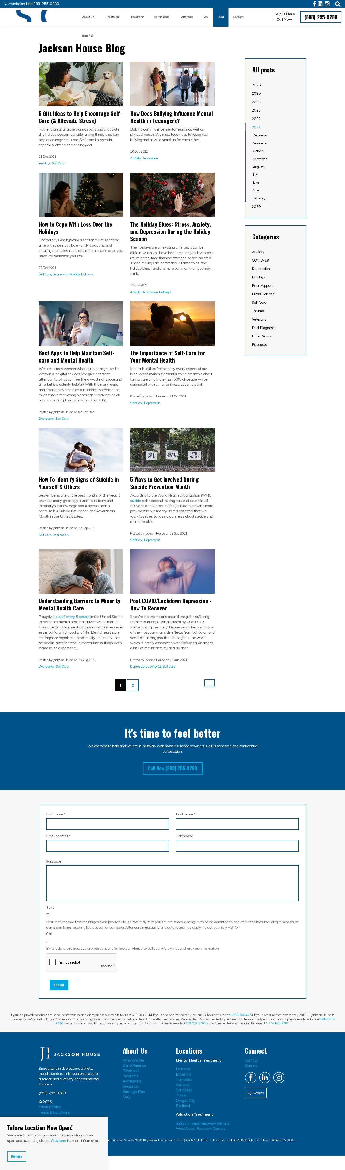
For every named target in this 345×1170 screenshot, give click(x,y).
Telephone (184, 836)
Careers (251, 1065)
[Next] (209, 682)
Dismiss (16, 1156)
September (260, 159)
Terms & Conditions (54, 1112)
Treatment (112, 17)
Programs (138, 17)
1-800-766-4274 (241, 1015)
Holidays (45, 163)
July (255, 174)
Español (87, 35)
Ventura (182, 1084)
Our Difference (134, 1065)
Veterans (259, 319)
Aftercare (187, 17)
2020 (256, 206)
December (260, 135)
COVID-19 (154, 666)
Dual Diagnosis (263, 327)
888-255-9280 (46, 3)
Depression (150, 158)
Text (50, 907)
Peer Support (262, 285)
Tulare (181, 1095)
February (259, 198)
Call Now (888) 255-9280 (172, 768)
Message (53, 861)
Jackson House (27, 16)
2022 (256, 118)
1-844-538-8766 (277, 1023)
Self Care (58, 163)
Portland (183, 1105)
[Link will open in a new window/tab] (315, 4)
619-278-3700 (196, 1023)
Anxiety (135, 158)
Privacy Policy (50, 1106)
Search (258, 1093)
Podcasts (259, 344)
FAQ (205, 17)
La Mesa (183, 1068)
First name (55, 814)
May (256, 190)
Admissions (161, 17)
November (260, 143)
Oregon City (185, 1100)
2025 (256, 93)
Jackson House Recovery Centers (203, 1123)
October (258, 151)
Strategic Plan (134, 1091)
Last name (186, 814)
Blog (221, 17)
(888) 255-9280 (320, 17)
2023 (256, 110)
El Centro (183, 1074)
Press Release (263, 294)
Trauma (258, 310)
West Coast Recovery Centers (200, 1128)
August (258, 167)
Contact (238, 17)
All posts (263, 70)
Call (49, 933)
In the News (262, 336)
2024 (256, 101)
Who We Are (133, 1060)
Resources (131, 1086)
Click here (58, 1140)
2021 (256, 127)
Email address (58, 836)
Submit (59, 984)
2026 (256, 84)
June (256, 182)
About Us (88, 17)
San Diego (184, 1090)
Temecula (184, 1079)
